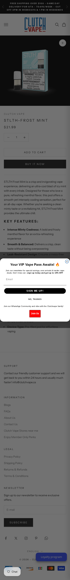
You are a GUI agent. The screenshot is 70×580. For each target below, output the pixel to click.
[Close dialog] (67, 261)
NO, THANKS (35, 299)
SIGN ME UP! (34, 291)
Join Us (35, 313)
